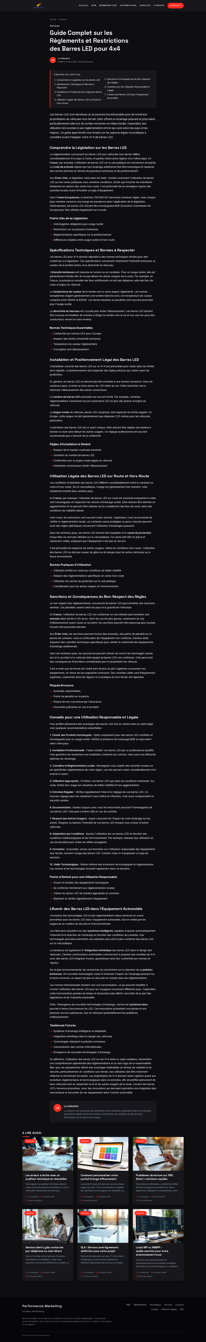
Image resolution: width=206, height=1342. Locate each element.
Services (145, 5)
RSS (182, 1309)
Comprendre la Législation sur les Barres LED (78, 80)
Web (94, 5)
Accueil (84, 5)
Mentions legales (169, 1309)
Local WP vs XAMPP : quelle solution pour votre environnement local (152, 1251)
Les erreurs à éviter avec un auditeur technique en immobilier (46, 1177)
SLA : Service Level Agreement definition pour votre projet (99, 1249)
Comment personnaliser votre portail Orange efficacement (99, 1177)
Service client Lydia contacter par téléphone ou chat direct (44, 1249)
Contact (175, 5)
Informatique (128, 5)
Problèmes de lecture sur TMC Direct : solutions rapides (154, 1177)
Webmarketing (108, 5)
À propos (159, 5)
